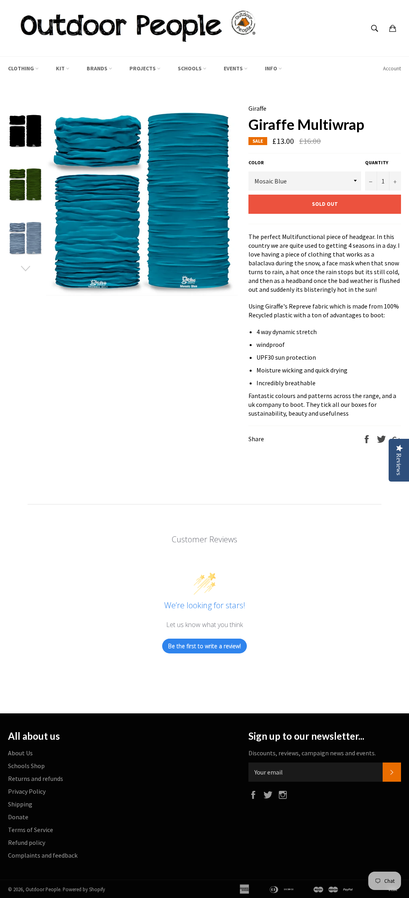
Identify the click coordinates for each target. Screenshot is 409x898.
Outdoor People (43, 889)
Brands (98, 68)
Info (271, 68)
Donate (18, 817)
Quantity (376, 162)
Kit (61, 68)
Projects (143, 68)
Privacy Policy (27, 791)
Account (392, 68)
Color (256, 162)
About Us (20, 753)
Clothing (21, 68)
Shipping (20, 804)
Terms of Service (30, 830)
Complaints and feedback (42, 855)
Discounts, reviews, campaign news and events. (312, 753)
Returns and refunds (35, 779)
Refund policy (26, 842)
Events (234, 68)
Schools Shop (26, 766)
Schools (190, 68)
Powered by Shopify (84, 889)
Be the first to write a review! (204, 646)
